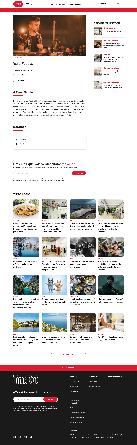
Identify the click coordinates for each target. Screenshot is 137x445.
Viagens (80, 10)
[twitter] (31, 437)
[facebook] (25, 437)
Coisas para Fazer (26, 10)
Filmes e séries (65, 10)
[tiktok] (20, 437)
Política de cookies (76, 408)
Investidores (74, 391)
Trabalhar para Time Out (78, 396)
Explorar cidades (58, 4)
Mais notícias (68, 355)
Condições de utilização (78, 413)
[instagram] (14, 437)
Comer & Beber (38, 10)
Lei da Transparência (77, 417)
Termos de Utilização (48, 179)
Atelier (87, 10)
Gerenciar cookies (76, 422)
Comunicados (74, 386)
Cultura (48, 10)
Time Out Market (96, 10)
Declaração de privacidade (74, 402)
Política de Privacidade (62, 179)
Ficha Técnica (74, 381)
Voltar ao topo (70, 368)
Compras (55, 10)
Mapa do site (73, 430)
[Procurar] (111, 4)
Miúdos (74, 10)
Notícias (16, 10)
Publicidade (93, 381)
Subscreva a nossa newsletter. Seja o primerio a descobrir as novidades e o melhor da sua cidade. (46, 168)
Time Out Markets (74, 4)
